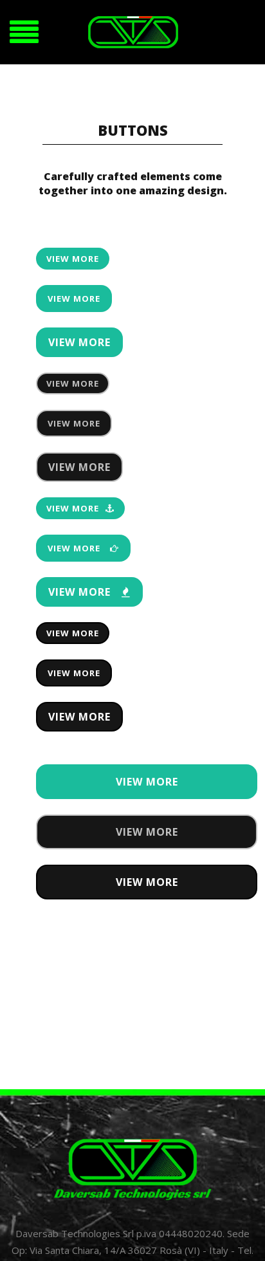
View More (72, 258)
